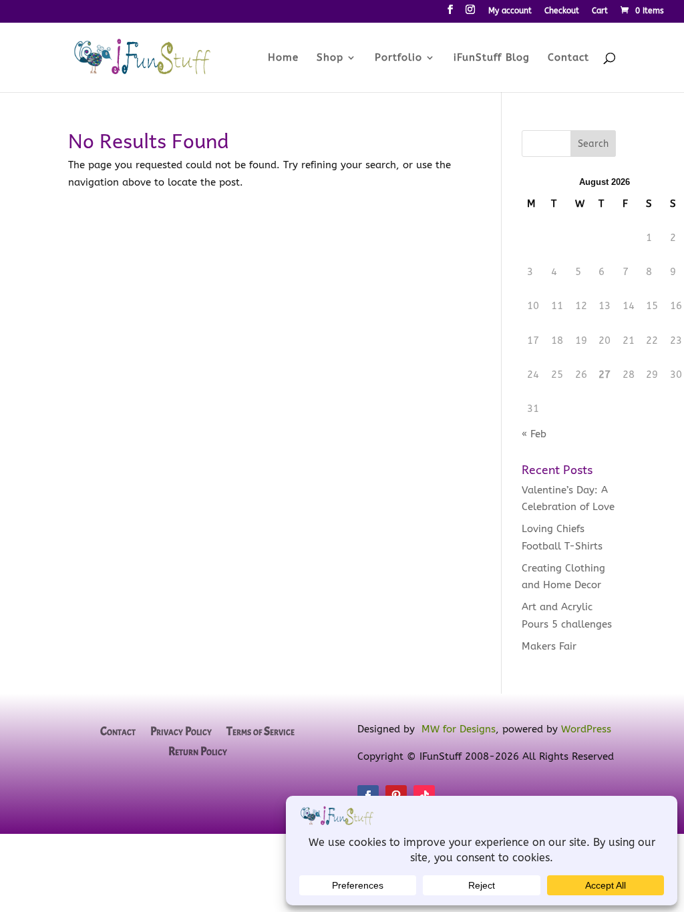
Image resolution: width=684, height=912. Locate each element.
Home (283, 58)
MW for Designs (458, 729)
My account (510, 11)
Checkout (561, 11)
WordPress (586, 729)
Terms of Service (260, 732)
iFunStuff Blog (492, 58)
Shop (330, 58)
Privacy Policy (181, 732)
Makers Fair (549, 646)
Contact (568, 58)
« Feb (534, 434)
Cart (600, 11)
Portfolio (398, 58)
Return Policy (197, 752)
